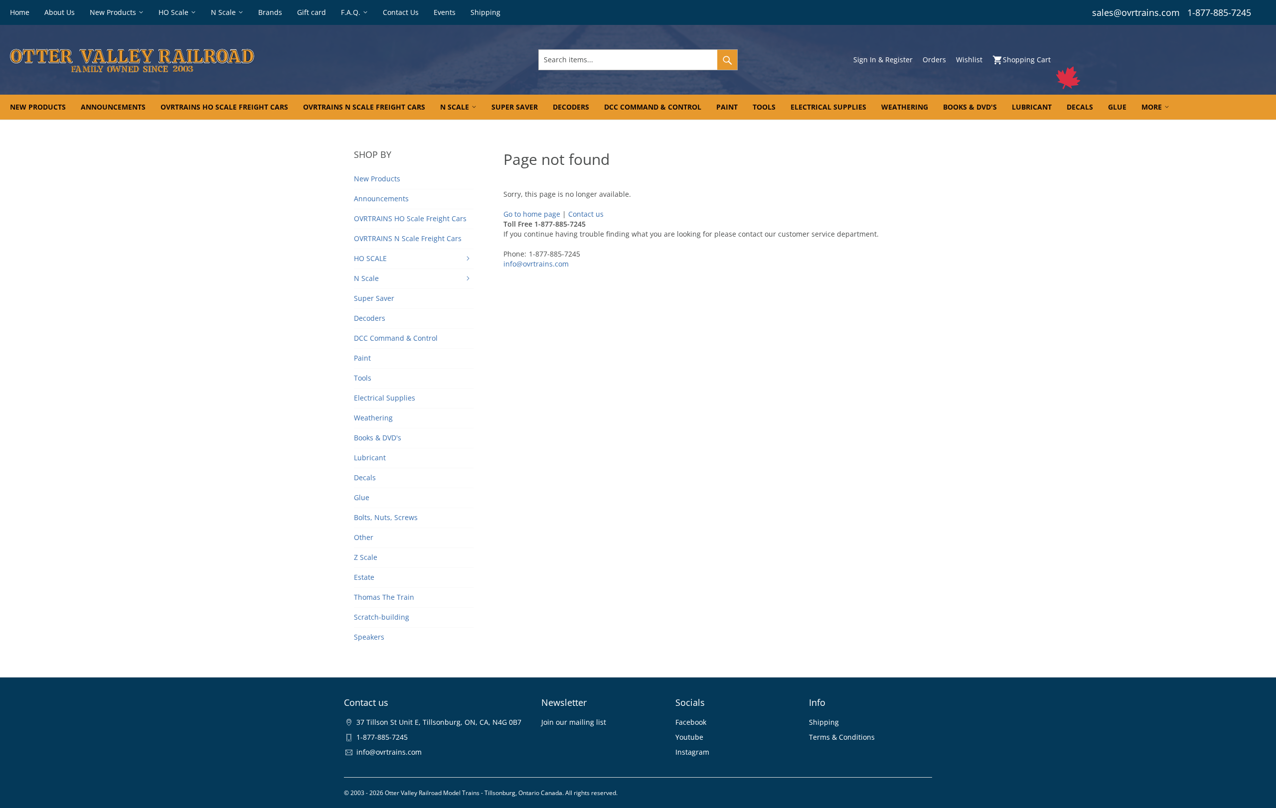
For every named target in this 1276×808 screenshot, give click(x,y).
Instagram (692, 752)
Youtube (689, 737)
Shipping (824, 722)
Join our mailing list (573, 722)
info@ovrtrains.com (536, 264)
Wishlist (969, 59)
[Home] (217, 60)
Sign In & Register (883, 59)
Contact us (586, 214)
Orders (934, 59)
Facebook (690, 722)
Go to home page (531, 214)
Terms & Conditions (842, 737)
